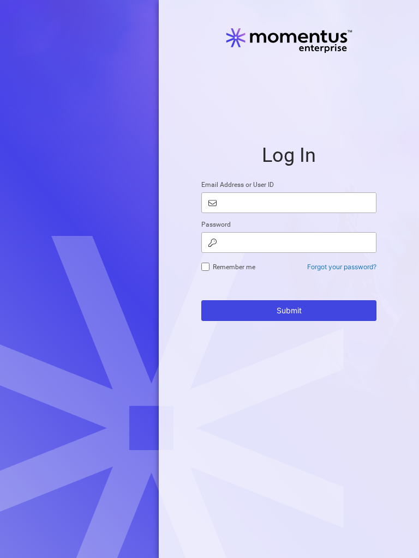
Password (216, 224)
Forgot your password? (341, 267)
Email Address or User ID (237, 185)
